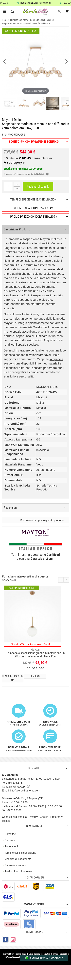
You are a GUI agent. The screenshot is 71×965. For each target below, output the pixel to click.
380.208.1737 (15, 782)
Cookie (44, 816)
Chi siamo (10, 840)
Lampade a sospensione (41, 20)
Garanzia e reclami (15, 865)
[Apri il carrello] (67, 11)
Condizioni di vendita (14, 816)
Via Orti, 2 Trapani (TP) (22, 798)
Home (5, 20)
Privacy (33, 816)
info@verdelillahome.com (25, 790)
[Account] (59, 11)
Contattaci (10, 834)
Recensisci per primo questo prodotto (42, 520)
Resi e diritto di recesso (18, 871)
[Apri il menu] (5, 11)
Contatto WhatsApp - (14, 786)
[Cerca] (12, 11)
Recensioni (11, 846)
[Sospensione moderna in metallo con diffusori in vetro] (9, 104)
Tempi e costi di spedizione (20, 852)
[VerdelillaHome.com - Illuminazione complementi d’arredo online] (35, 11)
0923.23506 (14, 810)
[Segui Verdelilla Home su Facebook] (5, 939)
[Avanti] (66, 61)
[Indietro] (4, 61)
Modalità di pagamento (17, 859)
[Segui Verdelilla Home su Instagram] (13, 939)
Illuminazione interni (19, 20)
